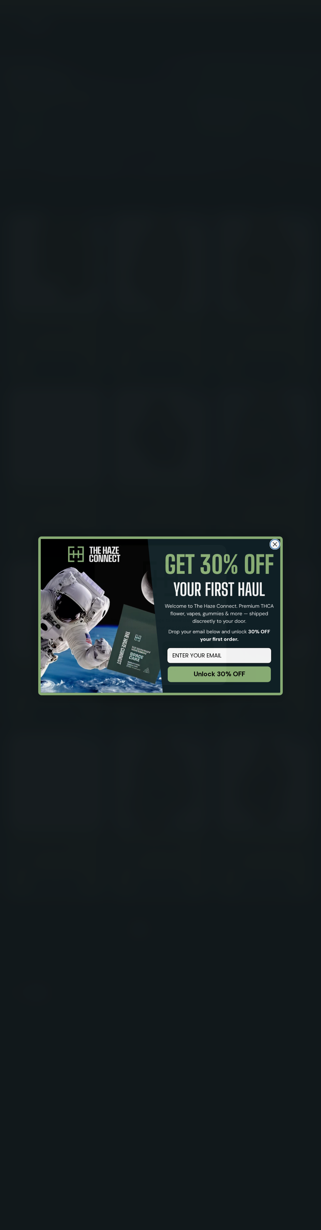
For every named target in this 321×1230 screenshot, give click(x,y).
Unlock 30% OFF (219, 673)
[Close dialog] (275, 543)
